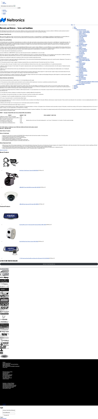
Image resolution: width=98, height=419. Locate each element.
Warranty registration (3, 150)
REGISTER (4, 3)
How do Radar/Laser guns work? (8, 387)
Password (6, 412)
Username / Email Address (9, 410)
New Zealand (5, 11)
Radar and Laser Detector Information (9, 386)
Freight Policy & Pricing (7, 363)
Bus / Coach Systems (6, 376)
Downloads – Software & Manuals (8, 383)
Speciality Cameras (6, 378)
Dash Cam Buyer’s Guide (7, 388)
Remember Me (6, 415)
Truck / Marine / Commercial (7, 377)
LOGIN (4, 2)
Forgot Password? (3, 418)
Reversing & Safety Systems (7, 371)
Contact (4, 362)
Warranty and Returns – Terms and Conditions (10, 364)
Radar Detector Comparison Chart (8, 384)
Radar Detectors (5, 373)
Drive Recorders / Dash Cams (7, 374)
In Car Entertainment (6, 372)
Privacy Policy (5, 367)
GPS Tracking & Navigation (7, 375)
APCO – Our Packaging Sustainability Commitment (11, 366)
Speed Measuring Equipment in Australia (9, 385)
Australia (4, 10)
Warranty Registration (6, 365)
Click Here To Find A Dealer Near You (49, 264)
